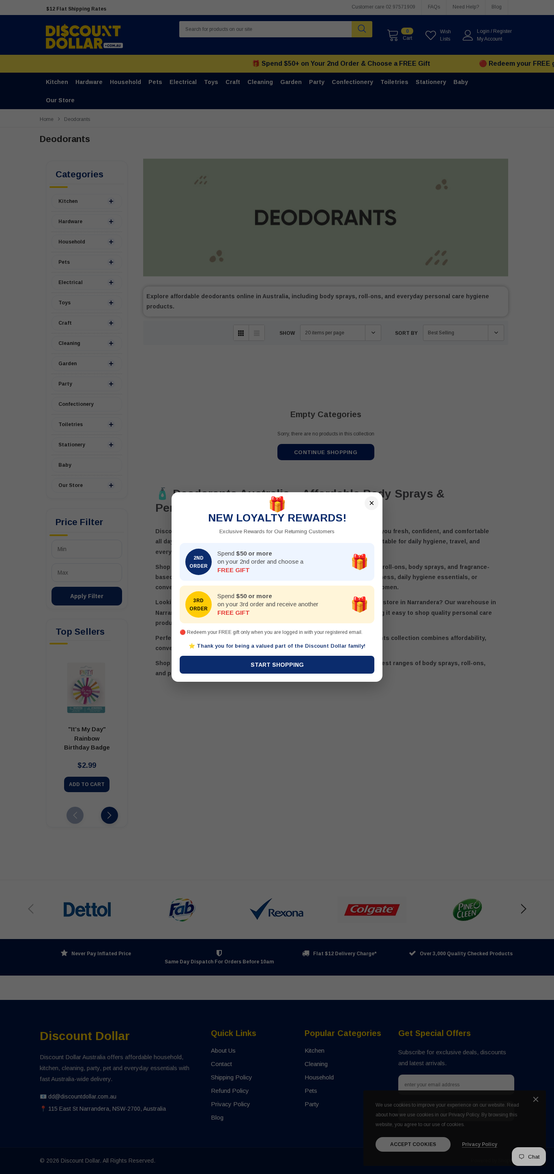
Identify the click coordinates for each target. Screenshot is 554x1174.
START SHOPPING (277, 664)
